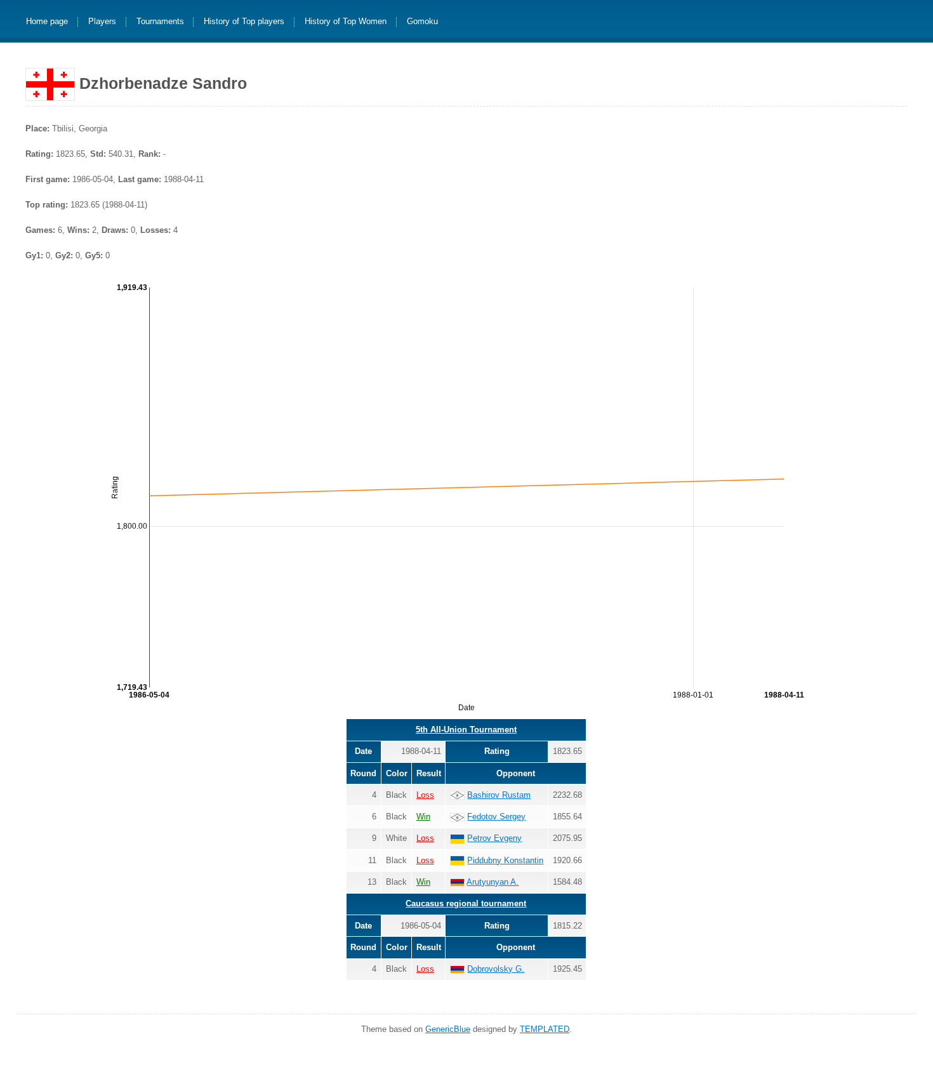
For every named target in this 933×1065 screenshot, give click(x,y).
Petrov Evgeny (494, 838)
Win (423, 816)
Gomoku (422, 22)
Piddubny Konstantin (505, 860)
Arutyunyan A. (492, 882)
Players (102, 22)
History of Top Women (346, 22)
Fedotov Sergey (496, 816)
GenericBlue (447, 1029)
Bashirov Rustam (499, 795)
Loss (425, 795)
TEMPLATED (544, 1029)
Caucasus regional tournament (466, 903)
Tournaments (160, 22)
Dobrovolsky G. (495, 969)
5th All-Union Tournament (466, 729)
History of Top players (244, 22)
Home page (47, 22)
